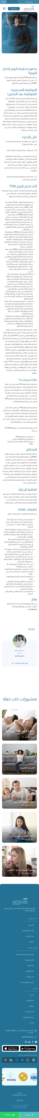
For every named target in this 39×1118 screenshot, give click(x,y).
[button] (4, 8)
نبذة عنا (32, 995)
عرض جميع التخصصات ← (26, 982)
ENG (3, 2)
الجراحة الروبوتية (29, 960)
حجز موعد (31, 925)
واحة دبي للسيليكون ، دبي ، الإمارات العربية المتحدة (19, 1031)
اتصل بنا (31, 1023)
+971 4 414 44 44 (27, 1037)
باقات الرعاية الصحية (28, 930)
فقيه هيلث (28, 2)
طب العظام (30, 977)
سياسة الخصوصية (28, 1017)
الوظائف (31, 1006)
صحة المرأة (30, 965)
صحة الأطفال (30, 971)
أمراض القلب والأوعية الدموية (25, 954)
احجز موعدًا (14, 8)
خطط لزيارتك (30, 1000)
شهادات (31, 942)
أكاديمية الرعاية (29, 1011)
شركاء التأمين (30, 936)
